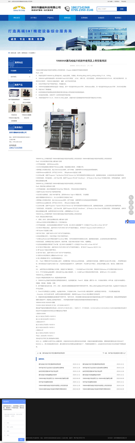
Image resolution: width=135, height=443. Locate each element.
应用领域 (84, 18)
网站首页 (17, 18)
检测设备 (63, 436)
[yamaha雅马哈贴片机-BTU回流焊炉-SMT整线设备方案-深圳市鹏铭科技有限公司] (35, 9)
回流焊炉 (63, 431)
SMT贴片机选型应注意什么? (117, 353)
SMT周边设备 (64, 434)
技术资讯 (13, 76)
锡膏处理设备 (64, 439)
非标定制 (91, 434)
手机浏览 (123, 1)
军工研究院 (92, 426)
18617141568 (131, 197)
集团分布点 (50, 431)
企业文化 (49, 426)
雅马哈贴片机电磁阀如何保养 (48, 375)
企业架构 (49, 429)
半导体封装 (92, 429)
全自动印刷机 (64, 429)
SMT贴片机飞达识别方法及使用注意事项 (51, 367)
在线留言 (101, 18)
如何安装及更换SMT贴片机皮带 (48, 371)
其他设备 (63, 441)
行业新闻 (31, 53)
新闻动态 (67, 18)
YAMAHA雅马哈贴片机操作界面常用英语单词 (53, 389)
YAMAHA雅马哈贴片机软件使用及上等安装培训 (53, 385)
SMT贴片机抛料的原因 (46, 382)
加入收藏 (110, 1)
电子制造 (91, 431)
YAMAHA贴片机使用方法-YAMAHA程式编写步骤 (53, 378)
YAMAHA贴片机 (65, 426)
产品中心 (50, 18)
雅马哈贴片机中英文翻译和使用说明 (53, 353)
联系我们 (117, 1)
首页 (18, 53)
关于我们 (33, 18)
